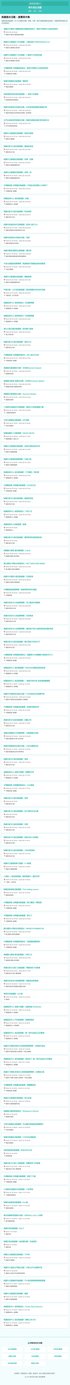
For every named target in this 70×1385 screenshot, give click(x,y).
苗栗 (40, 11)
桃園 (29, 11)
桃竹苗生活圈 (35, 7)
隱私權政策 (42, 1377)
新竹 (35, 11)
